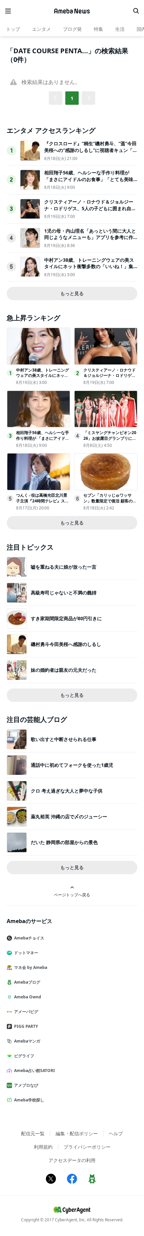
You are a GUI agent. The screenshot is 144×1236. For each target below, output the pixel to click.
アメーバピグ (26, 1011)
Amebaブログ (27, 982)
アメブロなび (26, 1085)
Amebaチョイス (29, 938)
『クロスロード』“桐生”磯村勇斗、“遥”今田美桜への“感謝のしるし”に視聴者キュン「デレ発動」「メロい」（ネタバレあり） (90, 150)
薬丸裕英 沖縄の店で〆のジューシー (69, 816)
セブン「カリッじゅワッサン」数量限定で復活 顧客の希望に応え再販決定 (110, 500)
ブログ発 (72, 29)
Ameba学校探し (29, 1100)
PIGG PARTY (26, 1026)
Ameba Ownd (27, 997)
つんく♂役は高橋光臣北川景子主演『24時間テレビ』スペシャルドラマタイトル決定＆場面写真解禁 (42, 503)
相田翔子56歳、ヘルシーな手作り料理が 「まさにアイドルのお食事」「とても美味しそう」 (88, 179)
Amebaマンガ (27, 1041)
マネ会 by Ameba (30, 967)
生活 (120, 29)
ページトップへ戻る (72, 894)
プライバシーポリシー (87, 1147)
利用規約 (43, 1147)
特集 (98, 29)
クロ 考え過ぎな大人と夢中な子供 (66, 791)
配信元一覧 (33, 1133)
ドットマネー (26, 953)
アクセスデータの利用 (72, 1160)
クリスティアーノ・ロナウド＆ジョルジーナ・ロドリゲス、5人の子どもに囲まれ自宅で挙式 (90, 208)
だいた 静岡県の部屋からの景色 (64, 842)
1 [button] (72, 98)
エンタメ (41, 29)
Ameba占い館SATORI (34, 1070)
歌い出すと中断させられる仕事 (63, 739)
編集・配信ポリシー (77, 1133)
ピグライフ (24, 1056)
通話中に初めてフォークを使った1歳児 (72, 765)
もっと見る (72, 293)
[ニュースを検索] (136, 11)
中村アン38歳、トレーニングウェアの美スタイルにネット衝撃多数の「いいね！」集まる (89, 266)
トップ (13, 29)
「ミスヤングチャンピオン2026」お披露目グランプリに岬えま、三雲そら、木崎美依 (109, 438)
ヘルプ (116, 1133)
